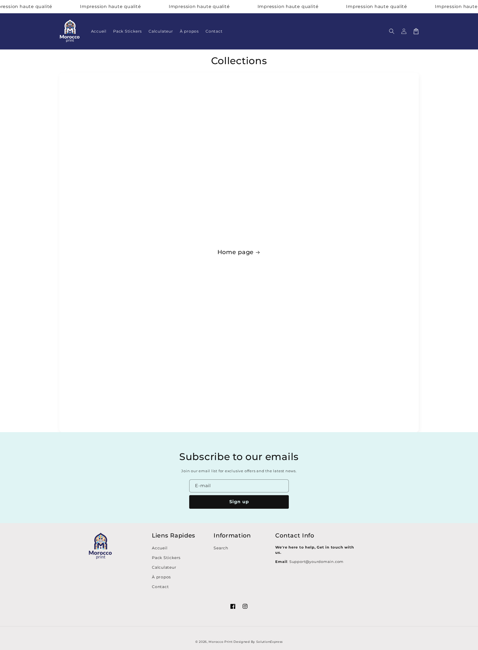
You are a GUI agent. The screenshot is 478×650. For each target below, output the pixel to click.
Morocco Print (220, 642)
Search (221, 547)
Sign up (239, 501)
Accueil (159, 547)
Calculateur (164, 567)
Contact (160, 586)
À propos (161, 577)
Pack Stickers (166, 557)
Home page (235, 252)
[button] (392, 31)
